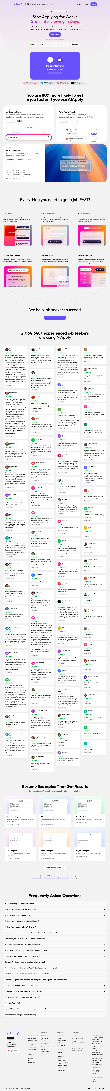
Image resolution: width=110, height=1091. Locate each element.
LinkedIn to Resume (31, 1055)
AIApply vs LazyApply (62, 1063)
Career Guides (45, 1046)
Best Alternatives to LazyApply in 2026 (97, 1059)
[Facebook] (89, 1089)
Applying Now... (92, 125)
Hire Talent (60, 1043)
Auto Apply (7, 214)
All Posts (94, 1082)
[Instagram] (92, 1089)
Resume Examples (46, 1035)
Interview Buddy (47, 255)
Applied (94, 133)
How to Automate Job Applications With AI (96, 1071)
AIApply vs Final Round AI (61, 1057)
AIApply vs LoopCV (62, 1065)
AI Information (45, 1054)
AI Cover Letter (84, 214)
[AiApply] (18, 4)
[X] (96, 1089)
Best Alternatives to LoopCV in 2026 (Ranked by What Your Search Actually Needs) (97, 1045)
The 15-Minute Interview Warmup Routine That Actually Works (97, 1065)
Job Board (30, 1052)
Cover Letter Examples (44, 1039)
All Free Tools (31, 1062)
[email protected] (28, 130)
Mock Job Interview (30, 1043)
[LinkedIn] (103, 1089)
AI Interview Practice (11, 255)
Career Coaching (61, 1040)
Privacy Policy (10, 1042)
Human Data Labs (61, 1045)
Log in (86, 4)
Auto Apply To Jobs (33, 1035)
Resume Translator (85, 255)
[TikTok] (99, 1089)
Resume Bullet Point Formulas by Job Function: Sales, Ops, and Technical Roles (97, 1053)
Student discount (11, 1046)
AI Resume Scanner (30, 1059)
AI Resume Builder (48, 214)
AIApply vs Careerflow (60, 1053)
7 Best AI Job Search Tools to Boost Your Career (97, 1077)
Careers (74, 1035)
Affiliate (59, 1038)
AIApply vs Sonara (62, 1067)
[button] (79, 4)
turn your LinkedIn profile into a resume (56, 878)
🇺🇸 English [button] (10, 1038)
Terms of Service (11, 1044)
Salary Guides (45, 1051)
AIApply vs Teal (61, 1070)
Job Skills (43, 1049)
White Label (60, 1035)
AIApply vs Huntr (61, 1060)
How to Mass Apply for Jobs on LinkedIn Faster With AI (97, 1037)
